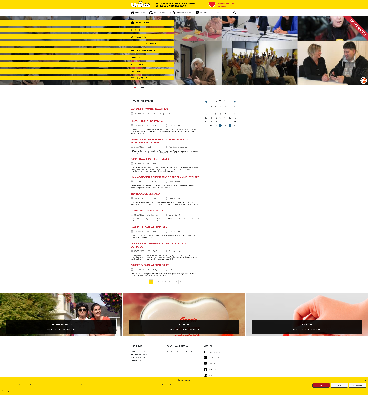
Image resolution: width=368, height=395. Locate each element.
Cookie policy (5, 391)
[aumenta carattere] (173, 12)
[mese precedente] (206, 101)
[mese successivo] (234, 101)
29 (230, 125)
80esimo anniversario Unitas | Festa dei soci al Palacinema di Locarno (160, 141)
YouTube (212, 364)
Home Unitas (142, 22)
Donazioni (136, 57)
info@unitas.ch (214, 358)
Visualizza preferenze (357, 385)
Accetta (321, 385)
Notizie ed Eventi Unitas (143, 50)
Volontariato (138, 64)
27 (220, 125)
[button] (365, 380)
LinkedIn (212, 375)
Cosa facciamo (138, 37)
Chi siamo (136, 30)
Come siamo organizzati (143, 43)
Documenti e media (140, 71)
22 (230, 122)
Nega (339, 385)
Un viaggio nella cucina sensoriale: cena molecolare (165, 177)
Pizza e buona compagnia (147, 120)
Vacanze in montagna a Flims (149, 109)
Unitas (133, 87)
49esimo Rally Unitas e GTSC (148, 210)
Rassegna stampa (139, 78)
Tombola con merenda (145, 193)
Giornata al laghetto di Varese (150, 159)
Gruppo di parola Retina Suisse (150, 226)
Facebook (212, 369)
